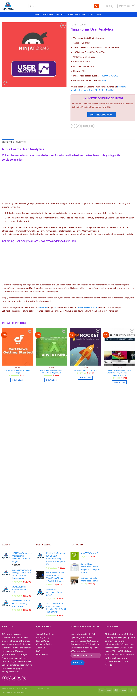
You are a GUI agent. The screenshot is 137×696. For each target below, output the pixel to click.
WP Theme (60, 15)
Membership (47, 15)
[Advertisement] (68, 182)
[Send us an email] (19, 678)
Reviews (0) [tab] (21, 142)
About (32, 688)
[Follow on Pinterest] (24, 678)
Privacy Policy (42, 637)
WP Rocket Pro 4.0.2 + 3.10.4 (85, 370)
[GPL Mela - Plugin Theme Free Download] (13, 6)
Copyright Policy (44, 644)
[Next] (135, 358)
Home (36, 15)
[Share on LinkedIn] (92, 126)
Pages (98, 15)
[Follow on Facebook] (4, 678)
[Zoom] (5, 83)
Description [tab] (8, 142)
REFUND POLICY (110, 75)
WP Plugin (80, 15)
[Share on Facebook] (73, 126)
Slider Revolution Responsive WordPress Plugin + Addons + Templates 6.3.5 (119, 372)
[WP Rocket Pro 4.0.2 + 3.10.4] (85, 346)
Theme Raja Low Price (87, 307)
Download (17, 380)
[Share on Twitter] (78, 126)
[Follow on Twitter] (14, 678)
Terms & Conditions (45, 634)
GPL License (41, 654)
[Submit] (96, 6)
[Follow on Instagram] (9, 678)
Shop (70, 15)
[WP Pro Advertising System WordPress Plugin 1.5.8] (51, 346)
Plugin (82, 25)
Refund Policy (42, 640)
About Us (40, 647)
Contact (41, 688)
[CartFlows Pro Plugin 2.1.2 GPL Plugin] (17, 346)
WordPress (42, 307)
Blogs (90, 15)
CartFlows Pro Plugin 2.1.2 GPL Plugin (18, 371)
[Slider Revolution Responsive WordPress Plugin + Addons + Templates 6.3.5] (119, 346)
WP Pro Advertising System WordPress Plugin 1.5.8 (51, 371)
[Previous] (2, 358)
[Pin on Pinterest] (87, 126)
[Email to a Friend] (82, 126)
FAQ (104, 80)
